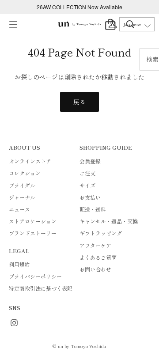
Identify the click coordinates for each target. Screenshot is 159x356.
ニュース (19, 209)
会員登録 (90, 161)
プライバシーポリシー (35, 276)
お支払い (90, 197)
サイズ (87, 185)
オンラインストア (30, 161)
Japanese (132, 24)
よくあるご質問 (98, 257)
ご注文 (87, 173)
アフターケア (95, 245)
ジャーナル (22, 197)
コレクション (25, 173)
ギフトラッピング (101, 233)
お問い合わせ (95, 269)
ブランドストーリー (33, 233)
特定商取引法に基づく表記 (40, 288)
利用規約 (19, 264)
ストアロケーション (33, 221)
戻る (79, 101)
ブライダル (22, 185)
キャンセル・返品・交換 (109, 221)
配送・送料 (93, 209)
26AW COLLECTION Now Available (79, 7)
